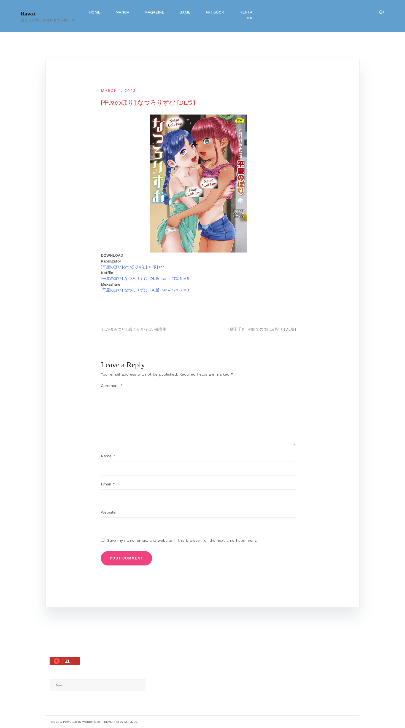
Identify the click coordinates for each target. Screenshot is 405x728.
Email (108, 484)
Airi (116, 721)
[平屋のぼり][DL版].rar (132, 267)
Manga (122, 12)
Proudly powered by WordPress (75, 721)
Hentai (246, 12)
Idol (248, 18)
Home (94, 12)
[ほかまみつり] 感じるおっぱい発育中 (134, 329)
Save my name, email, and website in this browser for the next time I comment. (182, 540)
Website (108, 512)
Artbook (215, 12)
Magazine (154, 12)
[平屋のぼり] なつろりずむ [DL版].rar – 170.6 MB (145, 278)
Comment (112, 385)
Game (184, 12)
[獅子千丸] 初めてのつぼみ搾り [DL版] (262, 329)
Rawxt (28, 13)
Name (108, 456)
